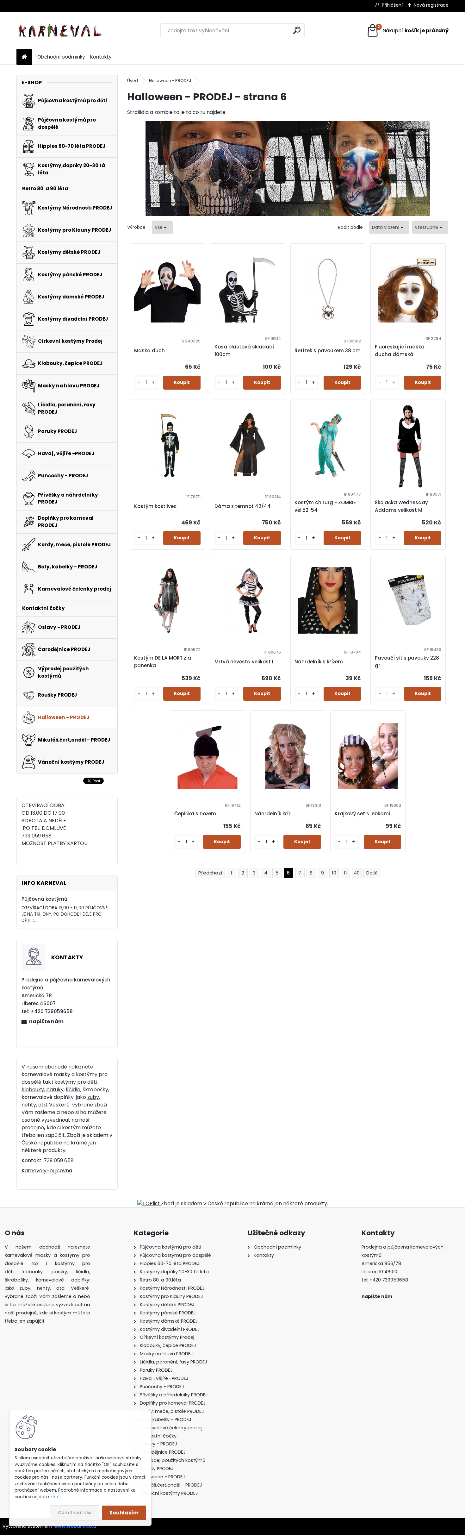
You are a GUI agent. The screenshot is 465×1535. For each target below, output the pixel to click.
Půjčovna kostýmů (44, 899)
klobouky (33, 1089)
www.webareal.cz (75, 1526)
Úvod (132, 81)
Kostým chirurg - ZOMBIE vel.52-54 (325, 506)
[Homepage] (24, 57)
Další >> (371, 873)
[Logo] (59, 31)
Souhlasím (124, 1512)
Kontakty (101, 56)
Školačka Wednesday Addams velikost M (401, 506)
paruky (55, 1089)
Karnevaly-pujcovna (47, 1170)
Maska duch (149, 350)
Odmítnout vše (74, 1513)
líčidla (73, 1089)
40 (357, 872)
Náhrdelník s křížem (318, 661)
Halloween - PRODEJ (170, 81)
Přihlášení (392, 5)
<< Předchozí (210, 873)
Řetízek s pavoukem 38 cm (327, 350)
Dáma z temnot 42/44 (242, 506)
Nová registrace (431, 5)
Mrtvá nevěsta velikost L (244, 661)
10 (334, 872)
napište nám (46, 1021)
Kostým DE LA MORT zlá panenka (162, 662)
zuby (93, 1097)
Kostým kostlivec (155, 506)
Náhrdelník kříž (272, 813)
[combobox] (389, 227)
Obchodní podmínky (61, 56)
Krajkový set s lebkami (362, 813)
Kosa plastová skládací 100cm (244, 350)
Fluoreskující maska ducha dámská (400, 350)
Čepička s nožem (195, 813)
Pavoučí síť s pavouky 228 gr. (407, 662)
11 (345, 872)
